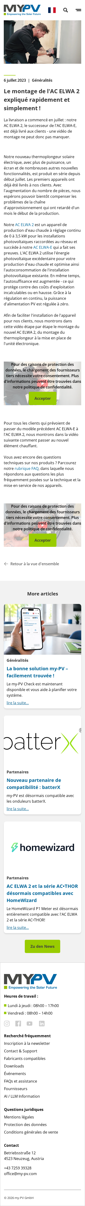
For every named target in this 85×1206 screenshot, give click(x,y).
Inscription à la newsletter (27, 1043)
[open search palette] (65, 10)
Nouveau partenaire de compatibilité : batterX (34, 783)
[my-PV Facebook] (18, 1023)
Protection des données (25, 1124)
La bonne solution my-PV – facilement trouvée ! (37, 672)
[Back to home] (22, 10)
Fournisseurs (15, 1088)
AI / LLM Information (22, 1096)
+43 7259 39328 (17, 1168)
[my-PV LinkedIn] (42, 1023)
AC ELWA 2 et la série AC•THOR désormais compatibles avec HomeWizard (42, 893)
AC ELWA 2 (24, 224)
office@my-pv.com (20, 1173)
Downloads (14, 1066)
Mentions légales (19, 1117)
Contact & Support (20, 1051)
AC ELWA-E (42, 247)
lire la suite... (18, 702)
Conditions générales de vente (31, 1132)
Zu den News (42, 946)
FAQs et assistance (20, 1081)
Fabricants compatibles (25, 1058)
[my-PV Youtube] (29, 1023)
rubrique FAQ (26, 468)
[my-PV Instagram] (7, 1023)
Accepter (42, 398)
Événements (15, 1073)
